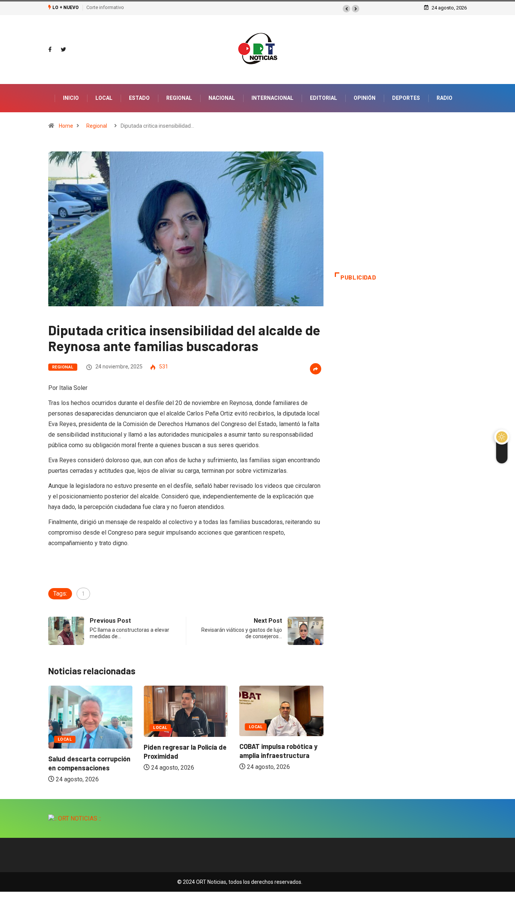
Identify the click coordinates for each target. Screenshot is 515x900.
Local (103, 98)
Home (66, 126)
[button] (346, 8)
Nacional (221, 98)
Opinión (365, 98)
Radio (444, 98)
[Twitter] (63, 50)
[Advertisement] (401, 212)
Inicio (71, 98)
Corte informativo (105, 7)
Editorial (323, 98)
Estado (139, 98)
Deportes (406, 98)
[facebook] (50, 50)
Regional (179, 98)
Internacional (272, 98)
